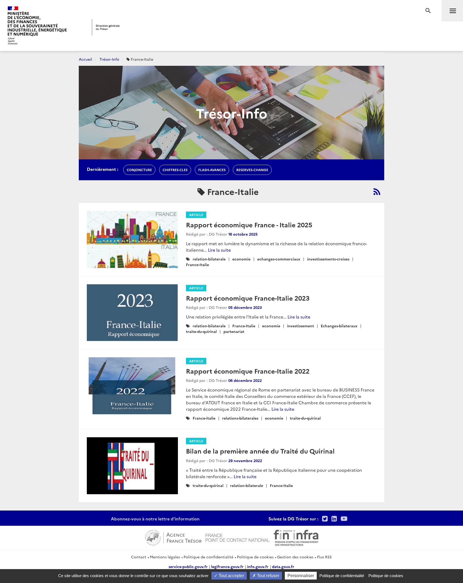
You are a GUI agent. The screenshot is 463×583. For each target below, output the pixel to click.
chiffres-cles (175, 169)
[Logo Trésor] (106, 27)
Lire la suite (219, 250)
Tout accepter (231, 575)
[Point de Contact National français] (237, 537)
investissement (300, 325)
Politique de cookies (255, 556)
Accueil (85, 59)
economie (241, 259)
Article (196, 214)
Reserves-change (252, 169)
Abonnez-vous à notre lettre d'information (155, 518)
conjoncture (139, 169)
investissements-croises (328, 259)
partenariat (233, 331)
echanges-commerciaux (278, 259)
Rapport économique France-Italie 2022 (247, 370)
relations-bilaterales (240, 418)
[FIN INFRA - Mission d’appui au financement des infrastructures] (296, 537)
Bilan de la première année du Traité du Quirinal (260, 450)
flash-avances (212, 169)
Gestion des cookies (295, 556)
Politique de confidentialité (208, 556)
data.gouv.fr (283, 566)
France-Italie (197, 264)
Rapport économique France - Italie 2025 (249, 224)
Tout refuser (267, 575)
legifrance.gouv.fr (227, 566)
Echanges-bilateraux (339, 325)
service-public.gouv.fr (188, 566)
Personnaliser (300, 575)
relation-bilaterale (209, 259)
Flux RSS (324, 556)
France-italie (204, 418)
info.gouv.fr (257, 566)
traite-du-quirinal (201, 331)
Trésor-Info (109, 59)
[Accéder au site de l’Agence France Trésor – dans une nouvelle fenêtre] (173, 537)
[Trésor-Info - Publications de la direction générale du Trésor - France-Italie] (377, 191)
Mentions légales (165, 556)
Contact (138, 556)
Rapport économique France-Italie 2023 (247, 297)
